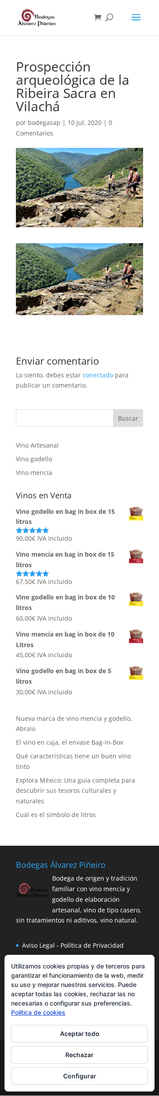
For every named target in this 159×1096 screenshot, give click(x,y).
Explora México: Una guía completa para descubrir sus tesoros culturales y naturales (75, 791)
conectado (98, 375)
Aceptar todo (79, 1033)
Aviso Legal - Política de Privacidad (73, 945)
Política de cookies (38, 1012)
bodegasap (44, 122)
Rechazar (79, 1054)
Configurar (79, 1076)
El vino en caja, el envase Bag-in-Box (69, 742)
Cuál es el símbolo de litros (56, 814)
